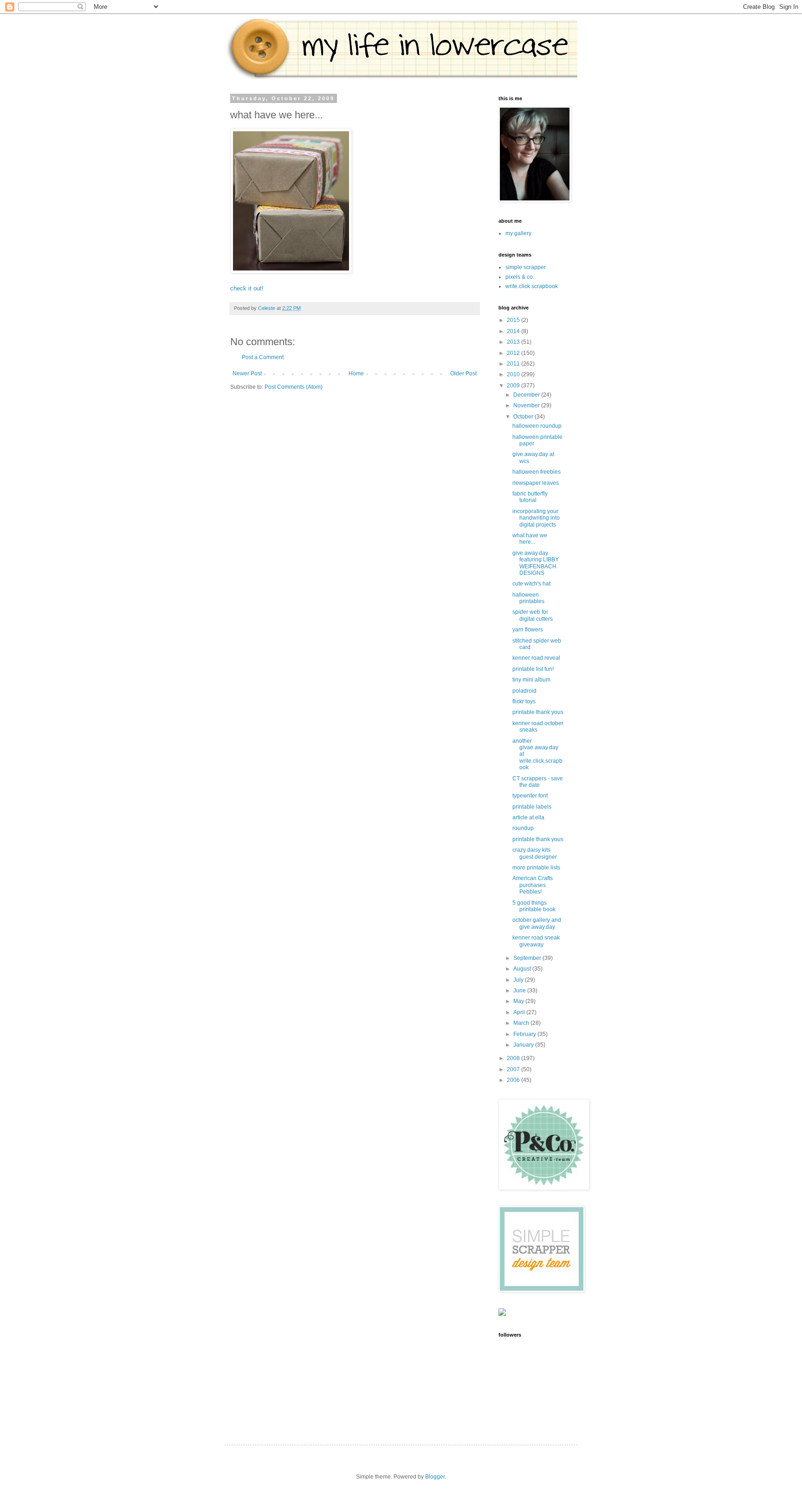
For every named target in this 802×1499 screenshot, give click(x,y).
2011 (514, 363)
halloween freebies (536, 472)
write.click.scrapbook (531, 286)
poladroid (524, 691)
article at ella (528, 817)
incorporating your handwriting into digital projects (536, 518)
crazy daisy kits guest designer (534, 853)
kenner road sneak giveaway (536, 940)
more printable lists (536, 867)
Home (356, 373)
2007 (514, 1069)
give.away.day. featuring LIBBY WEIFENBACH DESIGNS (535, 563)
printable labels (531, 807)
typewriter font (530, 795)
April (519, 1012)
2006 (514, 1080)
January (524, 1045)
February (525, 1034)
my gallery (518, 233)
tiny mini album (531, 679)
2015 (514, 320)
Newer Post (247, 373)
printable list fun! (533, 669)
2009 (514, 385)
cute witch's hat (531, 583)
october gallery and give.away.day (536, 923)
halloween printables (528, 598)
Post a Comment (263, 357)
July (519, 980)
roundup (523, 828)
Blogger (435, 1476)
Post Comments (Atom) (294, 387)
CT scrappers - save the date (537, 781)
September (528, 958)
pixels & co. (519, 277)
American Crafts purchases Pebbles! (532, 885)
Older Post (463, 373)
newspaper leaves (535, 483)
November (527, 405)
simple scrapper (525, 267)
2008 (514, 1058)
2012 (514, 353)
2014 (514, 331)
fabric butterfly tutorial (530, 496)
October (524, 416)
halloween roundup (537, 426)
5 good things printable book (534, 906)
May (519, 1001)
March (521, 1023)
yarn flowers (527, 629)
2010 (514, 374)
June (520, 990)
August (522, 968)
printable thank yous (537, 712)
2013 (514, 342)
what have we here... (529, 538)
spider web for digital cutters (532, 615)
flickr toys (524, 701)
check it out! (247, 288)
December (527, 395)
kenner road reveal (536, 658)
